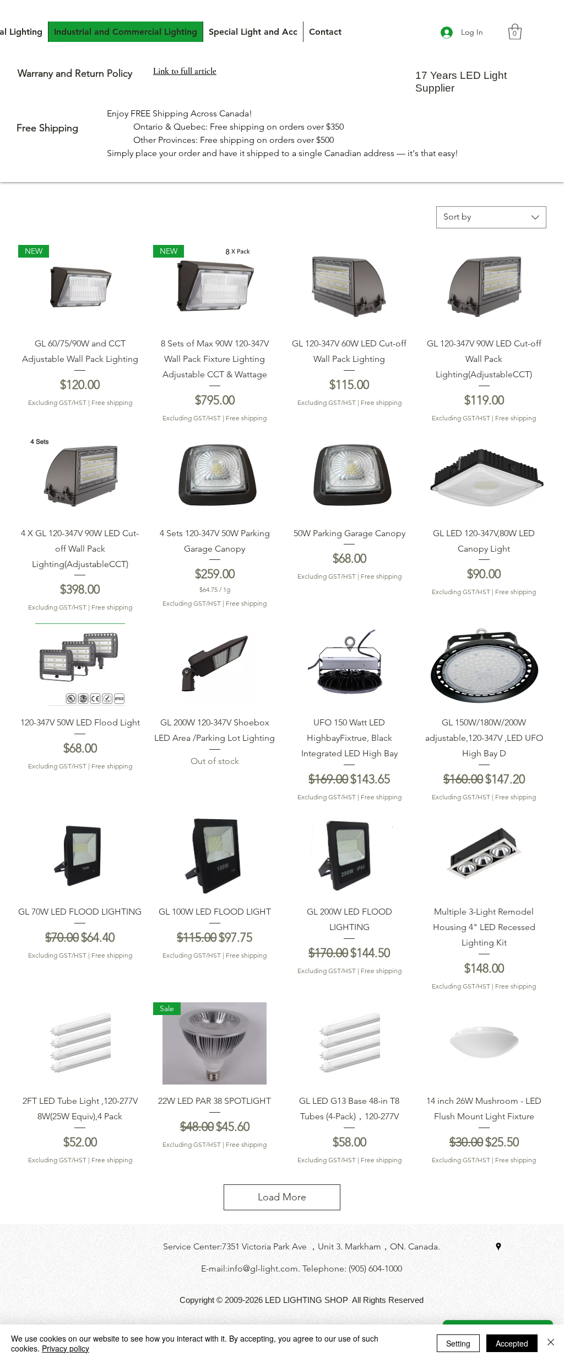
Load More (282, 1197)
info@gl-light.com (262, 1268)
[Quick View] (349, 286)
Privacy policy (65, 1348)
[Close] (550, 1343)
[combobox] (491, 217)
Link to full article (184, 71)
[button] (515, 32)
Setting (458, 1343)
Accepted (512, 1343)
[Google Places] (498, 1246)
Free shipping (111, 402)
